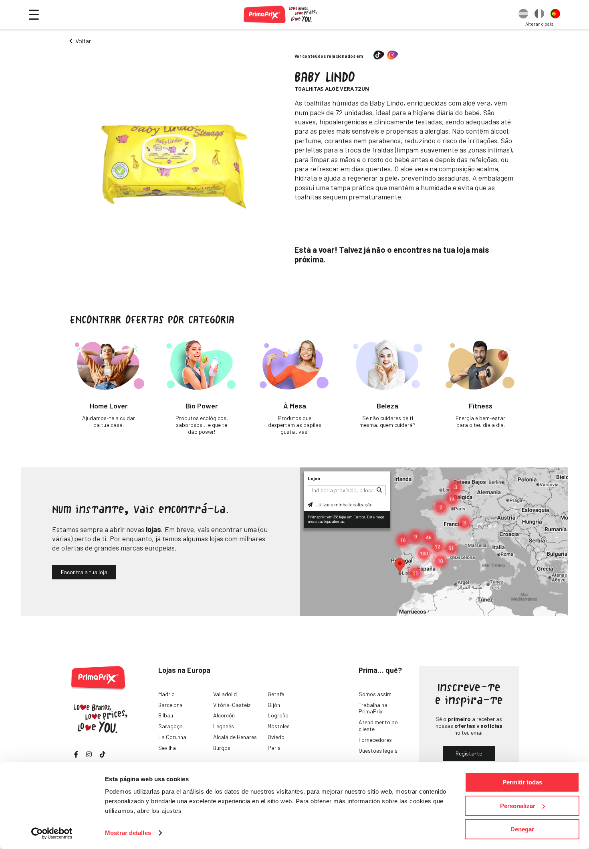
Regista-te (469, 753)
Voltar (83, 41)
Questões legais (378, 750)
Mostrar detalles (128, 832)
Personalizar (517, 805)
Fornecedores (375, 739)
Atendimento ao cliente (378, 725)
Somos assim (375, 694)
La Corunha (172, 736)
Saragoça (170, 726)
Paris (274, 747)
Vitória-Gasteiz (231, 704)
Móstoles (279, 726)
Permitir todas (522, 782)
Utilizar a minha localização (344, 504)
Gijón (274, 704)
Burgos (221, 747)
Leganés (223, 726)
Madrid (166, 694)
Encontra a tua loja (84, 572)
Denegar (522, 829)
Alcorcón (224, 715)
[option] (523, 14)
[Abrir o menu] (34, 15)
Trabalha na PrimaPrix (373, 708)
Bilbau (165, 715)
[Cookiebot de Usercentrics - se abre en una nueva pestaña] (52, 833)
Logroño (278, 715)
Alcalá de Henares (235, 736)
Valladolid (225, 694)
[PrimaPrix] (281, 14)
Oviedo (276, 736)
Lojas (314, 478)
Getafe (276, 694)
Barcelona (170, 704)
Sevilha (167, 747)
